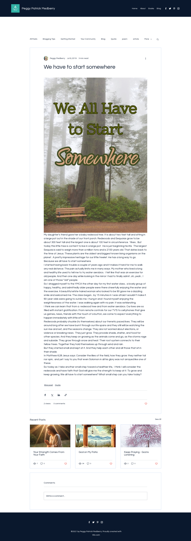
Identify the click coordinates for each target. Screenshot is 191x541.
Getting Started (68, 39)
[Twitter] (170, 8)
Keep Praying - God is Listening (136, 453)
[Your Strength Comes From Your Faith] (50, 436)
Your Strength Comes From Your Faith (48, 453)
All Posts (33, 39)
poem (124, 39)
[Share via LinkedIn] (58, 395)
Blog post (48, 385)
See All (158, 419)
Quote (113, 39)
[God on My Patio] (95, 436)
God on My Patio (88, 452)
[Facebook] (165, 8)
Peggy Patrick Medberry (38, 8)
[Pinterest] (174, 8)
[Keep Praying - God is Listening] (141, 436)
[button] (157, 39)
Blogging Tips (49, 39)
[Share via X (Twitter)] (52, 395)
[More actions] (145, 58)
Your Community (88, 39)
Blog (103, 39)
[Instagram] (178, 8)
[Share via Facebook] (45, 395)
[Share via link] (65, 395)
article (136, 39)
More (146, 39)
